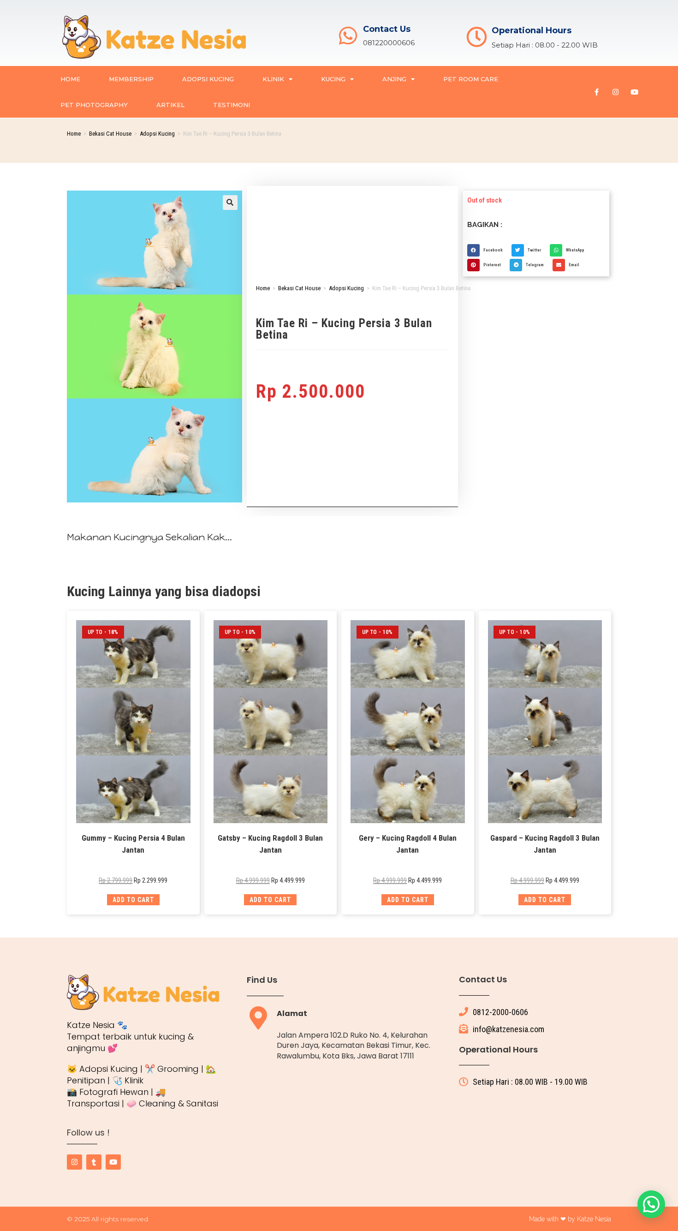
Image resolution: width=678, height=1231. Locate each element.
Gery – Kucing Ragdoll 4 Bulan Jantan (408, 844)
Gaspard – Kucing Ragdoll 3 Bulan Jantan (545, 844)
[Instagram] (616, 92)
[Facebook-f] (597, 92)
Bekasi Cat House (110, 133)
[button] (230, 202)
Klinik (273, 79)
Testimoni (231, 104)
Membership (131, 79)
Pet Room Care (470, 79)
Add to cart (133, 899)
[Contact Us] (348, 35)
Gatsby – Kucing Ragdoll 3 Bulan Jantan (270, 844)
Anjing (394, 79)
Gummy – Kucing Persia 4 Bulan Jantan (133, 844)
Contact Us (386, 29)
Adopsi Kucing (208, 79)
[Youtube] (635, 92)
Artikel (170, 104)
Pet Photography (94, 104)
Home (70, 79)
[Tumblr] (93, 1162)
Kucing (333, 79)
